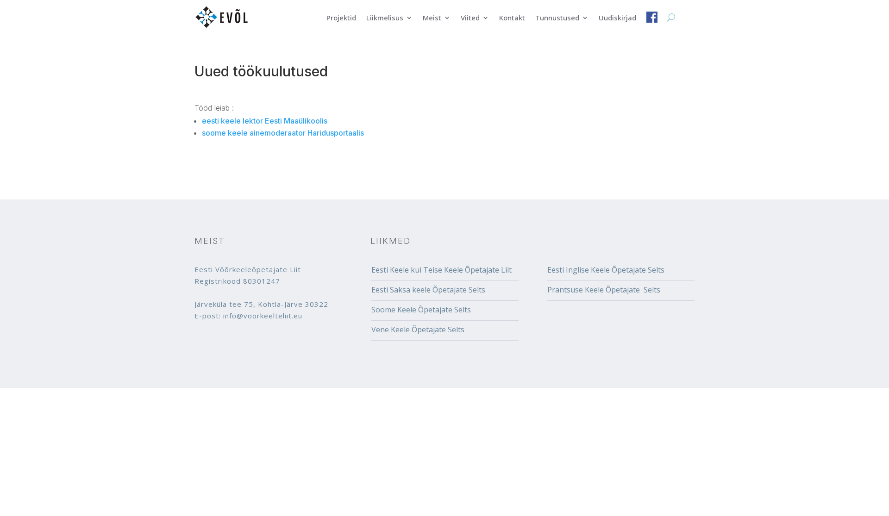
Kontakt (512, 18)
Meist (432, 18)
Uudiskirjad (617, 18)
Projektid (341, 18)
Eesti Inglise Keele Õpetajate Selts (605, 270)
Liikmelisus (384, 18)
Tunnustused (557, 18)
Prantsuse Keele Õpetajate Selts (603, 290)
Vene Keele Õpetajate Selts (417, 329)
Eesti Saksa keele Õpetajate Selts (428, 290)
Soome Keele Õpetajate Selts (421, 310)
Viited (470, 18)
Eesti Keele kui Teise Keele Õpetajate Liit (441, 270)
